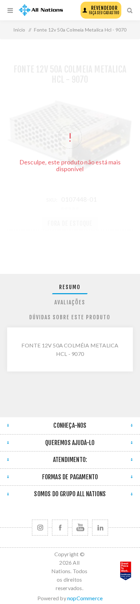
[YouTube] (80, 528)
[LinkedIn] (100, 528)
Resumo (70, 287)
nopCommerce (85, 598)
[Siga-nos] (40, 528)
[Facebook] (60, 528)
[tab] (70, 287)
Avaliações (69, 302)
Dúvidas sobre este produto (69, 317)
